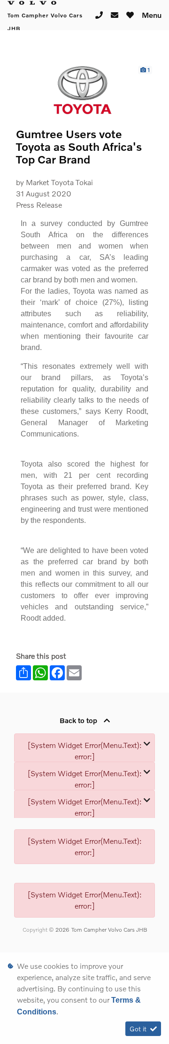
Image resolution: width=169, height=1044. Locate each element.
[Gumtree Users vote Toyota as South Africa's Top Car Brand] (84, 89)
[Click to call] (99, 15)
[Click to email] (115, 15)
